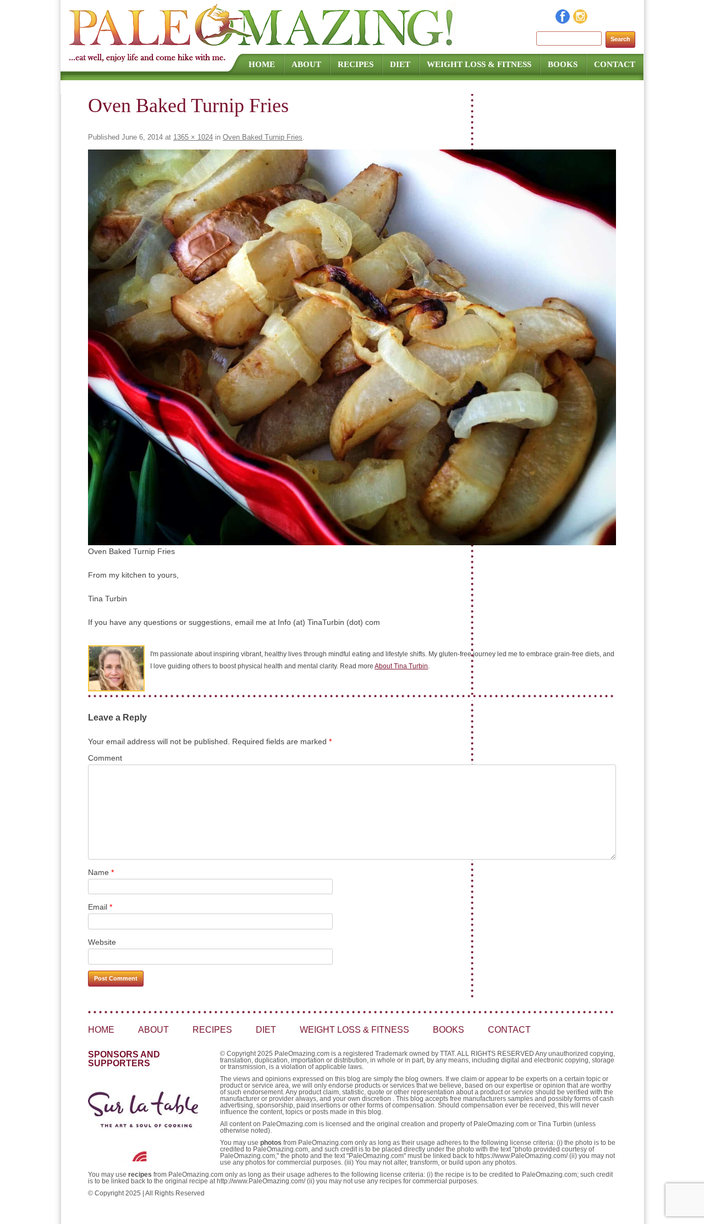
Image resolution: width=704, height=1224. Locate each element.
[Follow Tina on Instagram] (580, 20)
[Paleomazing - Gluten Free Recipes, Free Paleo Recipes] (262, 46)
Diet (400, 64)
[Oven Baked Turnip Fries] (352, 347)
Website (102, 942)
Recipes (355, 64)
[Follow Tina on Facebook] (563, 20)
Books (563, 64)
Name (101, 872)
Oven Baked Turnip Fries (262, 137)
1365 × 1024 (193, 137)
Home (262, 64)
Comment (105, 758)
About (306, 64)
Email (100, 906)
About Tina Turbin (401, 666)
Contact (614, 64)
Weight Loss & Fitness (479, 64)
